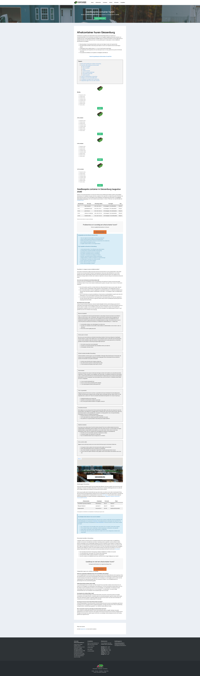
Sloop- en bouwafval (86, 66)
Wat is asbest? (90, 649)
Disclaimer (101, 671)
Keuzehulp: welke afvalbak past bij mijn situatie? (90, 65)
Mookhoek (85, 498)
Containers (105, 2)
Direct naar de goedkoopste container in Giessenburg (91, 64)
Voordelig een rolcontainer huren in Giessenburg (90, 79)
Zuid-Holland (104, 495)
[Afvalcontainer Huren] (80, 2)
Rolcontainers (117, 549)
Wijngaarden (107, 496)
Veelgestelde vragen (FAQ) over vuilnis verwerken (90, 80)
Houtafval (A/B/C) (80, 200)
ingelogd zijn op (83, 629)
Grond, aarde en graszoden (87, 73)
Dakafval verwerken (86, 75)
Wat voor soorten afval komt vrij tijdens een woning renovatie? (93, 643)
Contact (93, 671)
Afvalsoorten (98, 2)
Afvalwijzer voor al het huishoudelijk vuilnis (89, 78)
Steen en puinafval (85, 68)
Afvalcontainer (95, 668)
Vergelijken (122, 2)
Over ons (96, 671)
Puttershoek (116, 496)
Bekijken (100, 108)
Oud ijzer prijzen (90, 647)
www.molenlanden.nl (100, 522)
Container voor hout (86, 71)
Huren (92, 2)
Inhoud (110, 2)
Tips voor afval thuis (91, 646)
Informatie (116, 2)
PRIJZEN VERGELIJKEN (100, 18)
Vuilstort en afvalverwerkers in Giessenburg (89, 76)
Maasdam (112, 496)
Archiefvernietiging (91, 651)
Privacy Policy (106, 671)
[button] (100, 56)
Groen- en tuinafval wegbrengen (88, 72)
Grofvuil (83, 69)
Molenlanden (95, 521)
